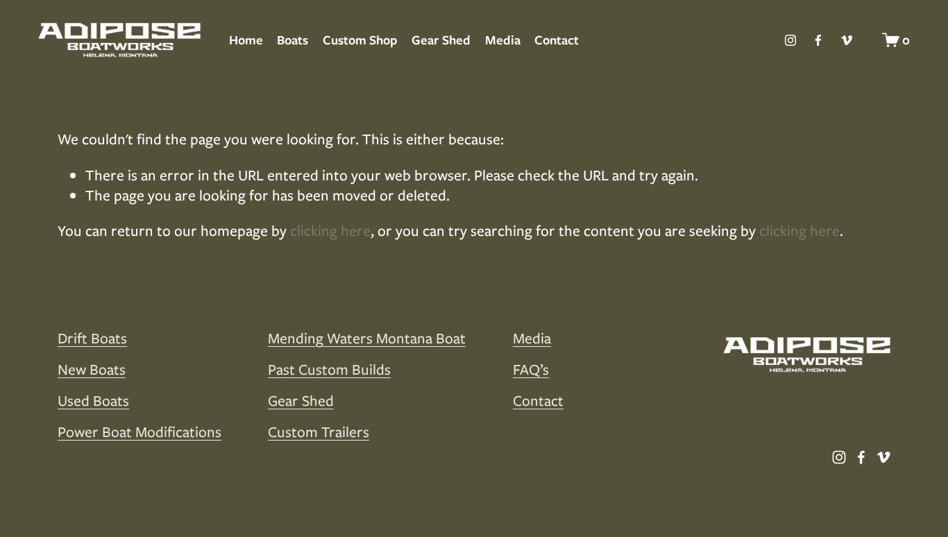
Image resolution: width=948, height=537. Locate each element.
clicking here (330, 230)
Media (502, 40)
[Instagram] (790, 40)
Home (246, 40)
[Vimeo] (847, 40)
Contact (556, 40)
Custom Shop (360, 40)
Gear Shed (441, 40)
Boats (292, 40)
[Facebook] (818, 40)
